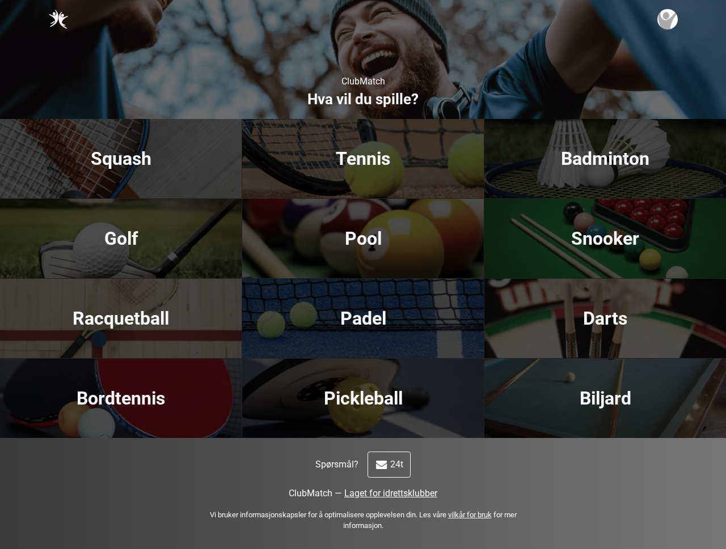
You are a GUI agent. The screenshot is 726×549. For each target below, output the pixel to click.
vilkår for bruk (470, 514)
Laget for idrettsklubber (390, 493)
